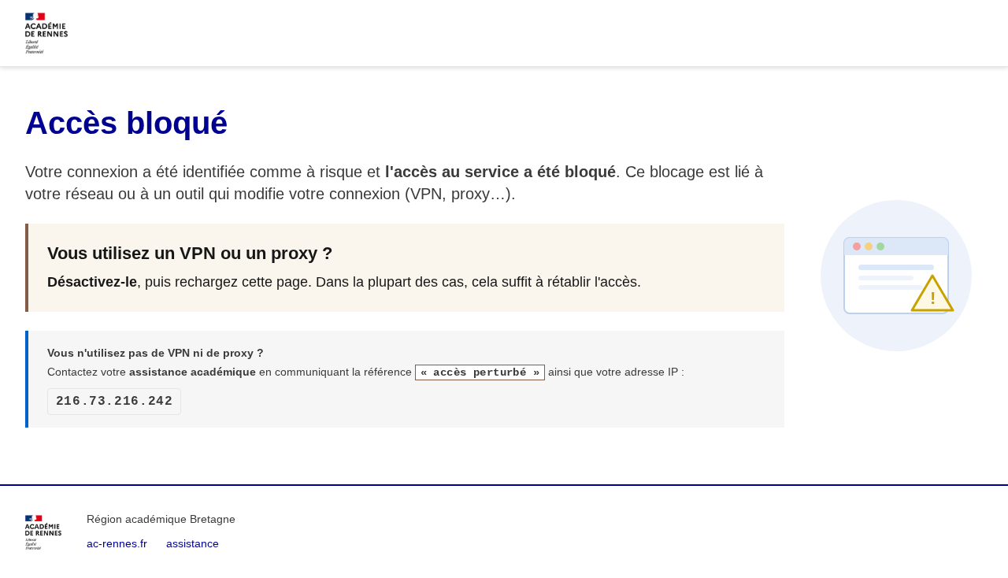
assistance (192, 543)
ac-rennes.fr (117, 543)
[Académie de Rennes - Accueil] (43, 532)
